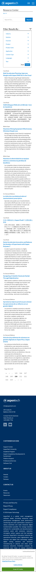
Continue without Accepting (29, 551)
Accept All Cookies (18, 569)
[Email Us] (29, 3)
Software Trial (7, 463)
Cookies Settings (18, 564)
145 (16, 373)
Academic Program (9, 451)
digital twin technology (19, 539)
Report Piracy (8, 506)
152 (25, 376)
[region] (18, 560)
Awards (5, 474)
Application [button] (9, 51)
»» (21, 380)
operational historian (9, 537)
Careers (5, 477)
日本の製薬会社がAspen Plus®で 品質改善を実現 (18, 221)
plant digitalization (23, 537)
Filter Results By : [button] (11, 29)
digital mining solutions (12, 541)
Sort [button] (4, 13)
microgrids (6, 533)
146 (20, 373)
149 (11, 376)
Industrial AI (28, 535)
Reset (22, 64)
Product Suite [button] (10, 47)
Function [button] (8, 40)
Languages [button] (9, 58)
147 (25, 373)
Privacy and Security (10, 503)
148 (6, 376)
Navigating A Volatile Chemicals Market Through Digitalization (16, 277)
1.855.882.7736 (8, 420)
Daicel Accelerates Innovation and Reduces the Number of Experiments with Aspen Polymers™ (17, 244)
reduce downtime (8, 524)
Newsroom (6, 495)
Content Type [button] (10, 54)
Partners (6, 479)
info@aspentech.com (9, 406)
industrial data (8, 548)
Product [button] (8, 44)
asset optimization (19, 522)
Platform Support (8, 458)
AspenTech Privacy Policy (8, 561)
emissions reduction (25, 531)
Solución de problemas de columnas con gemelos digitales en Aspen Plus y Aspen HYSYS (16, 340)
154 (11, 380)
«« (6, 373)
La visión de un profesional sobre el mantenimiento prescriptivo (14, 197)
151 (20, 376)
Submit (27, 64)
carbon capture (15, 533)
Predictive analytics (23, 546)
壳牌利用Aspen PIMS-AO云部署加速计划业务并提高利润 (17, 106)
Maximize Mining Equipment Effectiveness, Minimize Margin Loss (17, 130)
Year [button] (7, 61)
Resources (6, 493)
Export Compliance (9, 509)
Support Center (8, 447)
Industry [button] (8, 33)
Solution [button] (8, 37)
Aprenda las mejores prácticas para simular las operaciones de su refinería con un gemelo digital (17, 304)
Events (5, 490)
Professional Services (9, 461)
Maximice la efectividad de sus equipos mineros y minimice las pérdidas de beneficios (16, 161)
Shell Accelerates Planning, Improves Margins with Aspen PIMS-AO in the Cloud (17, 74)
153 (6, 380)
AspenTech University (10, 449)
